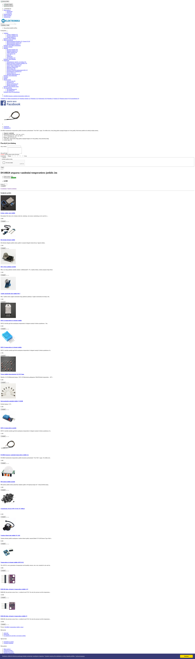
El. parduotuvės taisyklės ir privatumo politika (15, 635)
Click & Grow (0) (11, 81)
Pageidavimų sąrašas (9, 651)
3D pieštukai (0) (10, 90)
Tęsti (2, 167)
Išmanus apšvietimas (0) (12, 83)
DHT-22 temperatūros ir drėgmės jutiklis (11, 320)
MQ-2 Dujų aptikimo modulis (8, 266)
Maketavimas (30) (11, 68)
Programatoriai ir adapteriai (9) (14, 71)
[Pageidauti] (1, 169)
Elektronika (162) (43, 98)
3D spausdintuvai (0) (12, 89)
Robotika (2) (50, 98)
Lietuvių (11, 6)
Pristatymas (6, 634)
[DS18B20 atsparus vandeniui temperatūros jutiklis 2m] (12, 124)
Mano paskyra (7, 649)
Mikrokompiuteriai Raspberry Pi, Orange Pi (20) (18, 41)
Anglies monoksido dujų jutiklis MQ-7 (10, 293)
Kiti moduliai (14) (11, 57)
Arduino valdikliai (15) (12, 34)
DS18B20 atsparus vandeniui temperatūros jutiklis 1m (15, 455)
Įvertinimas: (3, 156)
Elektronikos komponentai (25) (14, 64)
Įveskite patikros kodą (7, 159)
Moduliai (6, 48)
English (10, 4)
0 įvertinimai (4, 188)
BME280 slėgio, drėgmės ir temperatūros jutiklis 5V (14, 616)
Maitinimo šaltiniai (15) (12, 51)
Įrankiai (5, 78)
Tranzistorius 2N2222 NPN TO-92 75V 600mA (13, 508)
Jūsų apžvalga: (4, 153)
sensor (21, 627)
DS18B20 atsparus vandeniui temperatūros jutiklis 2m (17, 96)
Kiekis (2, 184)
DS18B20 (7, 627)
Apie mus (6, 633)
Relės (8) (9, 55)
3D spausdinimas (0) (74, 98)
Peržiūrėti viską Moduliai (10, 59)
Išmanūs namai (7, 79)
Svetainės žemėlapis (8, 643)
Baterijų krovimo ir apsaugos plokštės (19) (17, 63)
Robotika (6, 77)
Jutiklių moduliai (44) (12, 52)
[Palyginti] (2, 169)
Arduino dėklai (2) (11, 37)
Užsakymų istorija (8, 650)
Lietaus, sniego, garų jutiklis (8, 213)
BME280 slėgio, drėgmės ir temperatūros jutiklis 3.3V (14, 589)
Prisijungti (9, 12)
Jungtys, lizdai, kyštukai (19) (13, 66)
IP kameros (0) (10, 82)
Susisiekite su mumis (9, 641)
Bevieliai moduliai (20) (12, 49)
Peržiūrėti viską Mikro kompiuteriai (12, 45)
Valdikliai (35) (4, 98)
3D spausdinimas (8, 88)
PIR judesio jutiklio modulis (8, 481)
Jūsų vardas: (3, 146)
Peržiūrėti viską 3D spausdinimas (12, 92)
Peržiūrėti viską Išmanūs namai (11, 86)
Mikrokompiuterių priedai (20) (14, 42)
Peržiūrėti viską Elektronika (10, 75)
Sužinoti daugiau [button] (80, 656)
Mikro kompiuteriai (8, 40)
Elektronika (6, 60)
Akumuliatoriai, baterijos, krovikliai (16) (16, 62)
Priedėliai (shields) (8, 47)
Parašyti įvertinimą (12, 188)
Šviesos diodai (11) (11, 73)
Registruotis (9, 11)
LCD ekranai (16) (11, 53)
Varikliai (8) (9, 56)
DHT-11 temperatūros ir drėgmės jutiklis (11, 347)
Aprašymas (6, 126)
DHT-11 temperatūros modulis (8, 428)
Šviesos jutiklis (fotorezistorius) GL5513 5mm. (12, 374)
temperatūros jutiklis (15, 627)
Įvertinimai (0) (7, 128)
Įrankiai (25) (57, 98)
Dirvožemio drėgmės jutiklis (8, 239)
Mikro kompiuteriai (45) (13, 98)
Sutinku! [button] (186, 656)
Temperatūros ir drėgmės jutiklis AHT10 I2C (12, 562)
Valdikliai (6, 33)
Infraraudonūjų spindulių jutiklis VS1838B (12, 401)
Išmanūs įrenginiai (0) (12, 85)
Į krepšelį (3, 186)
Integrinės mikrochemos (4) (13, 74)
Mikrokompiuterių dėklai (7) (13, 44)
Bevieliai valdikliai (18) (12, 36)
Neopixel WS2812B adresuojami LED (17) (17, 70)
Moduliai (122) (34, 98)
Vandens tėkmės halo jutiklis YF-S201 (10, 535)
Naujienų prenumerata (9, 653)
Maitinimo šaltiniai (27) (12, 67)
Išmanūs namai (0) (64, 98)
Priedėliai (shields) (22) (25, 98)
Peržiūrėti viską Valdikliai (10, 38)
